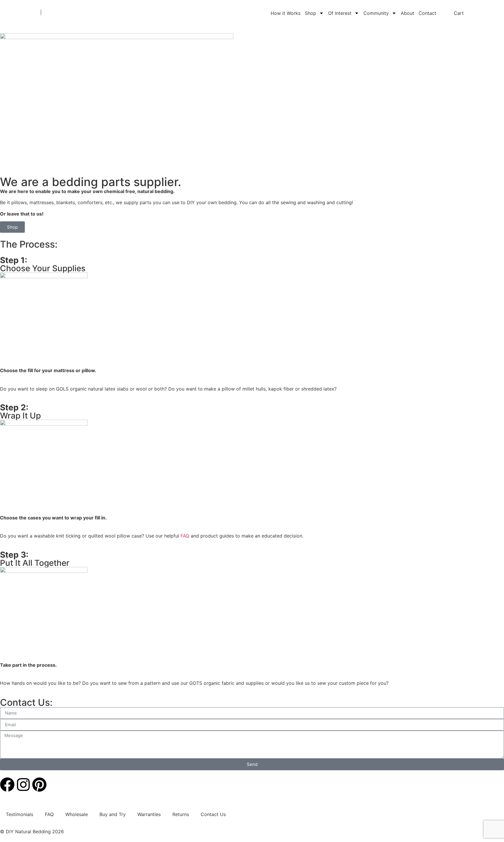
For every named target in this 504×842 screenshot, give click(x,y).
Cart (459, 13)
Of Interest (339, 13)
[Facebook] (7, 784)
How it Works (285, 13)
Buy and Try (112, 814)
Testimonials (19, 814)
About (407, 13)
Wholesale (76, 814)
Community (376, 13)
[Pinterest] (39, 784)
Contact (427, 13)
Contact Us (213, 814)
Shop (310, 13)
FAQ (185, 536)
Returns (180, 814)
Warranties (149, 814)
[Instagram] (23, 784)
